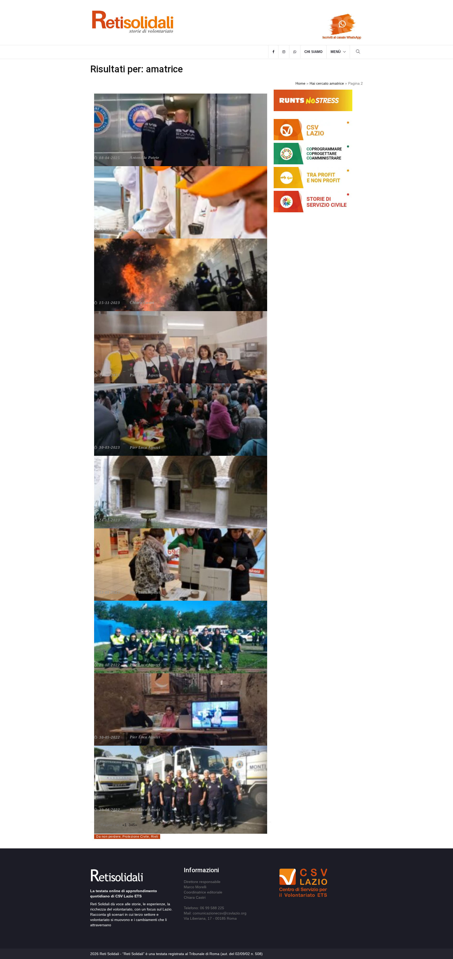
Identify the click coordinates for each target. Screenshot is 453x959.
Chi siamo (313, 52)
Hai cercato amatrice (327, 83)
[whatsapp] (294, 51)
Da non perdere (108, 836)
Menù (336, 52)
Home (300, 83)
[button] (358, 52)
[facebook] (273, 51)
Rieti (154, 836)
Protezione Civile (135, 836)
